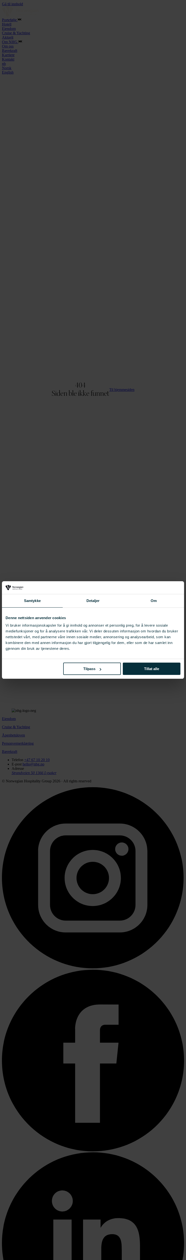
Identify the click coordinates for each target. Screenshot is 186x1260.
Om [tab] (154, 601)
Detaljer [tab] (93, 601)
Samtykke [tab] (32, 601)
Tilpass (89, 669)
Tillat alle (151, 669)
